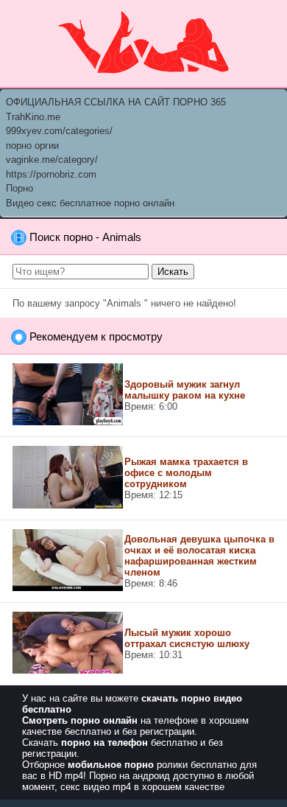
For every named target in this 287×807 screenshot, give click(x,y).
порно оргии (32, 145)
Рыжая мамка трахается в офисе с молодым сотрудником (186, 472)
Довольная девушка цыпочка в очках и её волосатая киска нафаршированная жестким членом (199, 556)
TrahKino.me (33, 116)
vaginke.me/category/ (52, 159)
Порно (19, 188)
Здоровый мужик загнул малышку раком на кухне (184, 390)
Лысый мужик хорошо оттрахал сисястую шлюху (186, 638)
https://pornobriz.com (51, 174)
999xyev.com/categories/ (59, 130)
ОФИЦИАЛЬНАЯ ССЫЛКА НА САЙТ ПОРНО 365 (116, 102)
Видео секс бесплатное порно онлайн (90, 203)
